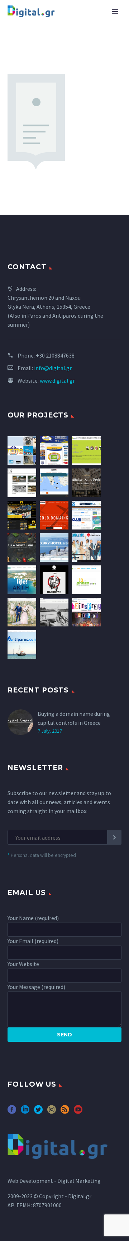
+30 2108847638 (55, 355)
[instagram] (51, 1112)
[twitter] (38, 1112)
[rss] (65, 1112)
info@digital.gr (53, 368)
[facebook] (12, 1112)
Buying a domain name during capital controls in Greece (74, 718)
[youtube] (78, 1112)
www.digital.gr (57, 380)
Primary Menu (115, 11)
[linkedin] (25, 1112)
